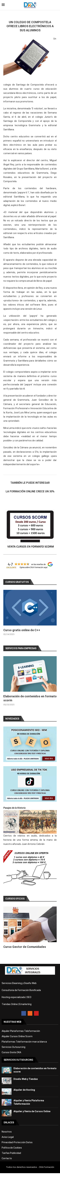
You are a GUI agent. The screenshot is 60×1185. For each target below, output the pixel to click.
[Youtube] (36, 1013)
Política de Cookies (12, 1147)
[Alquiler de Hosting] (7, 1091)
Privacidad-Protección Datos (17, 1142)
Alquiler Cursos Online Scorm (17, 1036)
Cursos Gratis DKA (11, 1052)
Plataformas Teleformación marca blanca (24, 1041)
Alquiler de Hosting (24, 1089)
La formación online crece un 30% (30, 491)
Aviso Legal (8, 1137)
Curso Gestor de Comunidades (24, 946)
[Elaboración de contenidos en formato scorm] (30, 674)
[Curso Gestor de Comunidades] (30, 924)
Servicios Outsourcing (13, 1047)
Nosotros (7, 1131)
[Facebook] (23, 1013)
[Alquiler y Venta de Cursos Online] (7, 1113)
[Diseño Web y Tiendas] (7, 1081)
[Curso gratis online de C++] (30, 607)
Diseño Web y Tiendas (26, 1079)
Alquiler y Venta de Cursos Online (32, 1111)
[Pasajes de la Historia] (30, 822)
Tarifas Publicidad (11, 1153)
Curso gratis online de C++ (21, 630)
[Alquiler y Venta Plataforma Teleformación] (7, 1102)
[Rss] (30, 1013)
